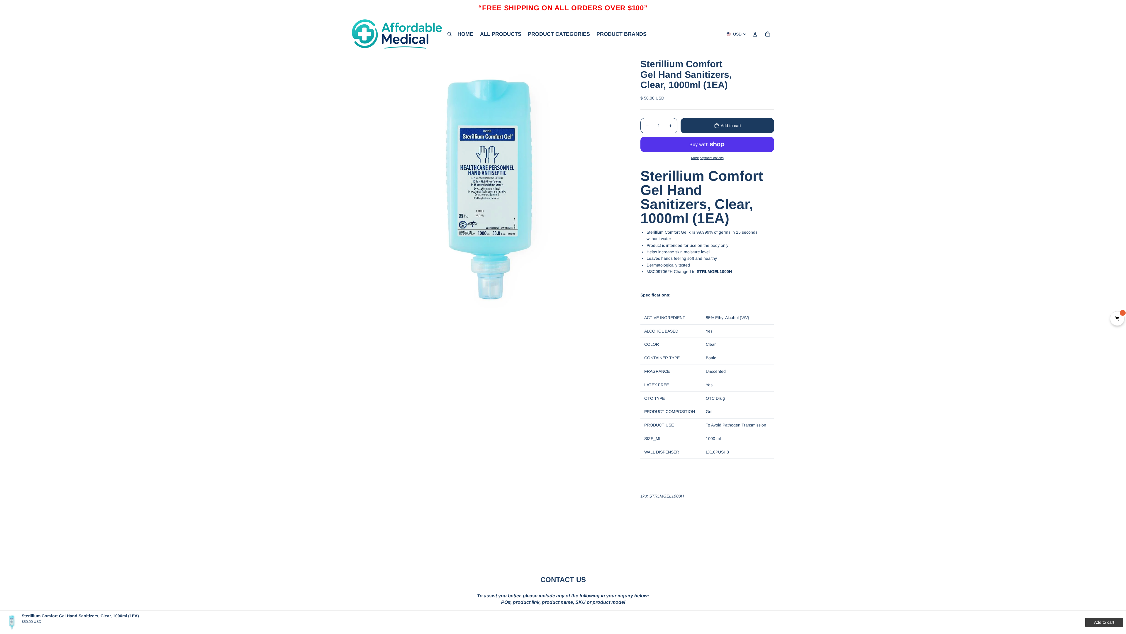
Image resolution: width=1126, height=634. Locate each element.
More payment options (707, 158)
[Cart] (767, 34)
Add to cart (731, 125)
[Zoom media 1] (489, 189)
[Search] (449, 34)
